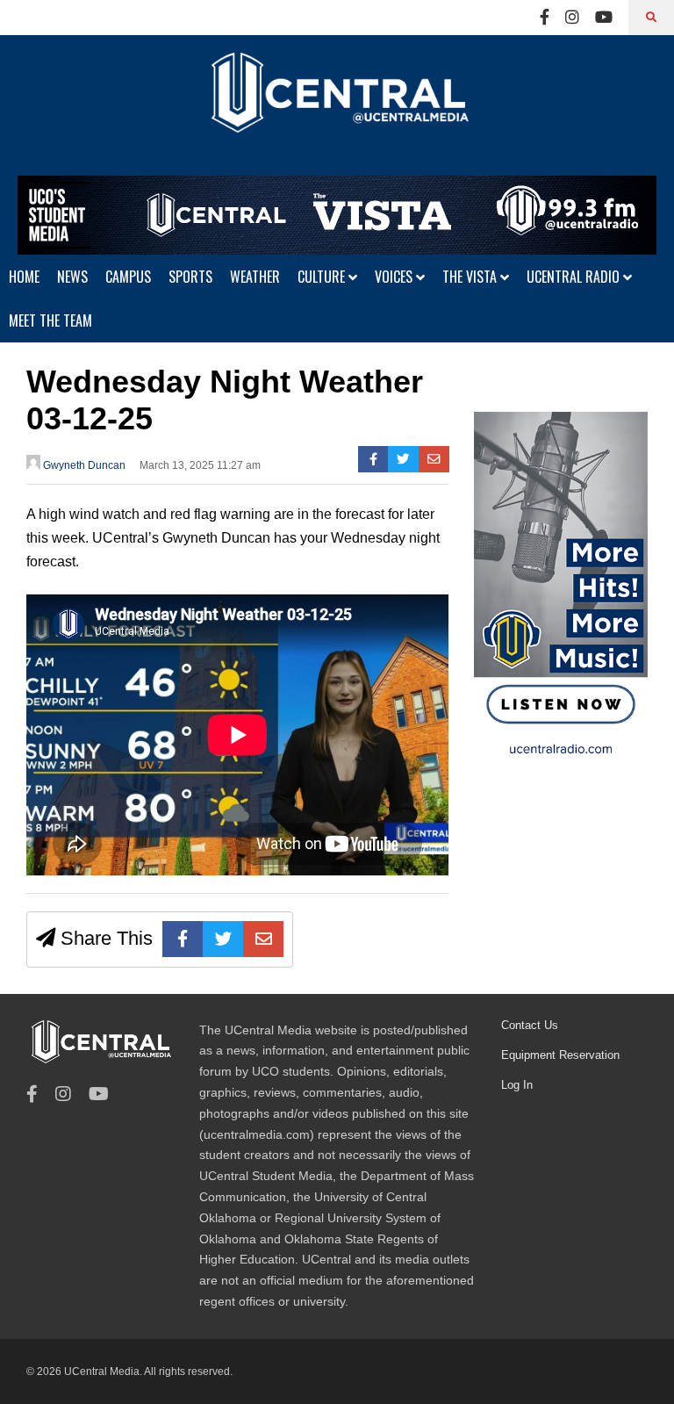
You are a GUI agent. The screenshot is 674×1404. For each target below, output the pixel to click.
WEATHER (255, 276)
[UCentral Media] (337, 105)
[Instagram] (572, 17)
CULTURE (323, 276)
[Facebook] (544, 17)
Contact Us (529, 1025)
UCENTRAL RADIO (575, 276)
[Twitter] (403, 459)
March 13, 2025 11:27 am (200, 465)
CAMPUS (128, 276)
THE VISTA (471, 276)
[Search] (651, 17)
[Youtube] (604, 17)
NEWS (72, 276)
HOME (24, 276)
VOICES (395, 276)
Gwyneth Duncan (82, 465)
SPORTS (190, 276)
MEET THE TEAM (50, 320)
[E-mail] (434, 459)
